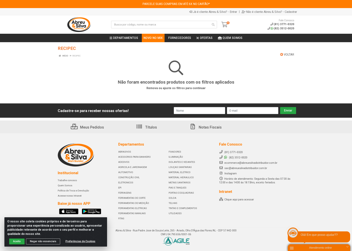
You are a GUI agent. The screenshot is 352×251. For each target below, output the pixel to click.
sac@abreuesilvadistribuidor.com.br (245, 168)
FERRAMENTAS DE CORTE (132, 198)
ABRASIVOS (124, 151)
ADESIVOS (123, 162)
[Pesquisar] (213, 24)
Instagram (230, 173)
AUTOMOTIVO (125, 172)
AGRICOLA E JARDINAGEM (132, 167)
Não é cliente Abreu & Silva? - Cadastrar (271, 11)
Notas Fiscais (210, 127)
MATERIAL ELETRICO (179, 172)
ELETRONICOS (125, 182)
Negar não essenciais (43, 241)
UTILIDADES (175, 213)
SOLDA (172, 198)
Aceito (17, 241)
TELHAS (173, 203)
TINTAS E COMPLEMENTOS (183, 208)
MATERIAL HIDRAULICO (181, 177)
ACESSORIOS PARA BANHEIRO (134, 156)
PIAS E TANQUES (177, 187)
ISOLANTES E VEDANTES (182, 162)
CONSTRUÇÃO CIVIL (129, 177)
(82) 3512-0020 (284, 28)
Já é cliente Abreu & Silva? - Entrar (215, 11)
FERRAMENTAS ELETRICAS (132, 208)
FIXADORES (175, 151)
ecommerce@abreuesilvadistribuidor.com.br (250, 162)
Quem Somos (65, 185)
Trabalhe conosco (67, 180)
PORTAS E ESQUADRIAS (181, 192)
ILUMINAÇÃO (176, 156)
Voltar (288, 54)
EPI (119, 187)
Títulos (150, 127)
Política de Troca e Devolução (73, 190)
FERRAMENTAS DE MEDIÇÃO (133, 203)
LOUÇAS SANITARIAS (180, 167)
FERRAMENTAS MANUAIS (132, 213)
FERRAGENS (124, 192)
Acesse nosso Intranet (70, 195)
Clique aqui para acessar (239, 199)
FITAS (121, 218)
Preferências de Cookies (80, 241)
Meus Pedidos (91, 127)
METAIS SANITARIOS (179, 182)
